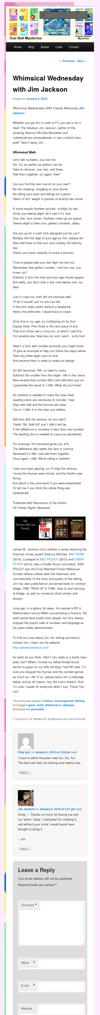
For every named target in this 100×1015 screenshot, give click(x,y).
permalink (37, 709)
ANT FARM (76, 554)
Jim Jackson (26, 809)
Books (45, 47)
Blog (31, 47)
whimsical (51, 705)
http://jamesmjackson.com (31, 647)
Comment (29, 905)
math (40, 705)
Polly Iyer (24, 752)
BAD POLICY (49, 559)
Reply (25, 772)
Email (28, 985)
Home (18, 47)
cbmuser (68, 705)
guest (31, 705)
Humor (48, 701)
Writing (79, 701)
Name (28, 962)
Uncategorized (64, 701)
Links (59, 47)
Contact (74, 47)
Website (26, 1008)
